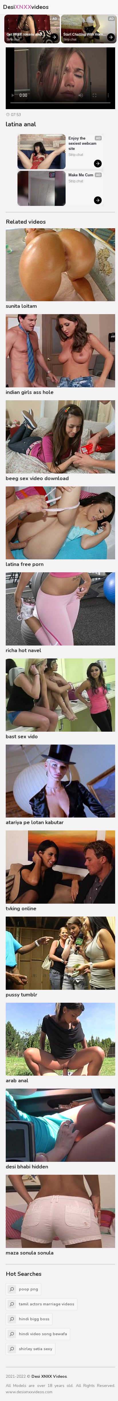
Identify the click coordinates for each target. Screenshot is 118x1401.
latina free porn (25, 564)
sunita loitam (21, 306)
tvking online (21, 908)
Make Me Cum (80, 175)
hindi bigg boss (34, 1319)
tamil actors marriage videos (46, 1304)
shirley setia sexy (35, 1349)
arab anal (17, 1080)
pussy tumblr (21, 994)
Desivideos (26, 7)
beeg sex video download (37, 478)
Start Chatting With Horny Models (84, 34)
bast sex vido (22, 736)
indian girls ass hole (30, 392)
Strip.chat (13, 39)
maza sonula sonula (30, 1252)
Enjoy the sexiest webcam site (83, 143)
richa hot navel (23, 650)
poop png (28, 1289)
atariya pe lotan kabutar (35, 822)
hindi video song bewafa (43, 1334)
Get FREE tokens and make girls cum (24, 34)
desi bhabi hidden (27, 1166)
